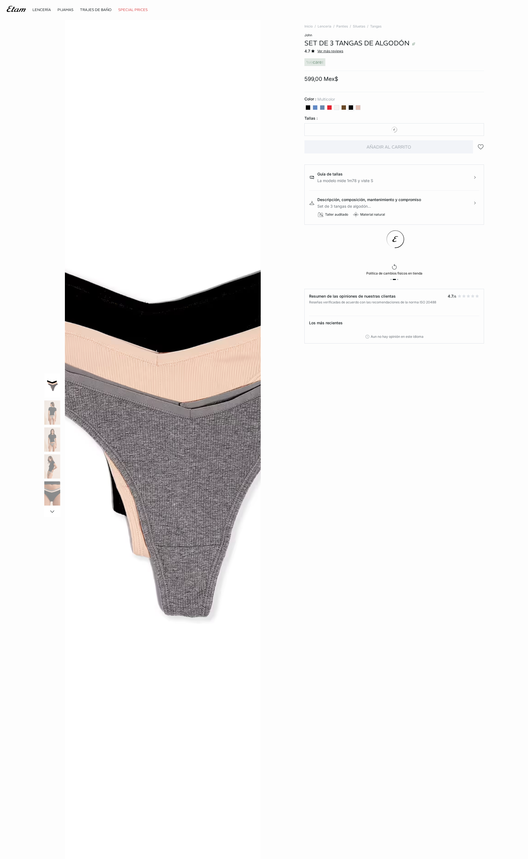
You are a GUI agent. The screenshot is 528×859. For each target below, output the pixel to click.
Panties (342, 26)
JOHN (308, 35)
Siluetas (359, 26)
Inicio (308, 26)
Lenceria (324, 26)
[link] (133, 10)
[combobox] (394, 129)
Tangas (375, 26)
